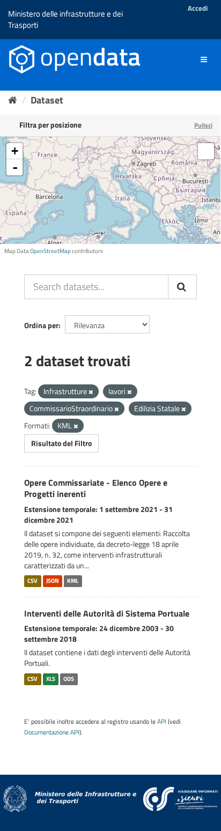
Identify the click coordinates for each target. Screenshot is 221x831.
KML (72, 581)
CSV (32, 581)
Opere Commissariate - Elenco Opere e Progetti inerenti (95, 488)
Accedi (198, 8)
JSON (52, 581)
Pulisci (203, 125)
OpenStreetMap (50, 251)
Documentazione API (51, 732)
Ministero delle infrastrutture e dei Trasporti (65, 19)
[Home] (12, 100)
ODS (68, 678)
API (161, 721)
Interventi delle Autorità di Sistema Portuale (106, 613)
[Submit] (182, 286)
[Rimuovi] (91, 392)
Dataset (47, 100)
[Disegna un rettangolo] (206, 151)
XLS (50, 678)
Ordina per (41, 325)
